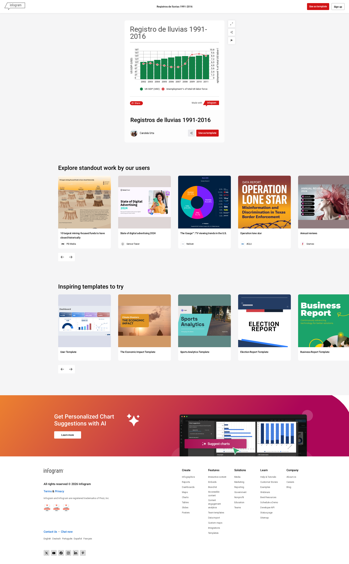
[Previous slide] (62, 257)
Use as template (318, 6)
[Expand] (231, 23)
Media (237, 477)
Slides (185, 507)
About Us (291, 477)
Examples (265, 487)
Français (87, 538)
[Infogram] (14, 7)
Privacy (59, 491)
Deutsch (56, 538)
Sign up (338, 6)
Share (137, 103)
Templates (213, 533)
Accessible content (213, 493)
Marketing (239, 482)
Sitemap (264, 517)
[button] (151, 89)
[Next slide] (70, 257)
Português (67, 538)
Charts (185, 497)
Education (239, 502)
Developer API (267, 507)
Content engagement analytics (214, 504)
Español (78, 538)
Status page (266, 512)
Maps (185, 492)
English (47, 538)
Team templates (216, 512)
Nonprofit (239, 497)
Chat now (67, 531)
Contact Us (50, 531)
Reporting (239, 487)
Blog (288, 487)
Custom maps (215, 522)
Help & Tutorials (268, 477)
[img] (143, 70)
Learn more (67, 434)
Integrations (214, 527)
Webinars (265, 492)
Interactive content (217, 477)
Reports (186, 482)
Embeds (212, 482)
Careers (290, 482)
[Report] (231, 40)
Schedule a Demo (269, 502)
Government (240, 492)
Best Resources (268, 497)
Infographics (188, 477)
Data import (214, 517)
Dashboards (188, 487)
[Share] (231, 32)
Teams (237, 507)
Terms (48, 491)
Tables (185, 502)
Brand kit (212, 487)
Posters (186, 512)
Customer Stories (269, 482)
